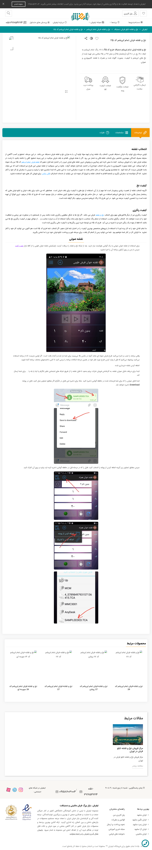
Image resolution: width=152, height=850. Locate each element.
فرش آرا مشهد (140, 829)
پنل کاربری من (119, 815)
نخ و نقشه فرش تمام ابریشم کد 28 (129, 688)
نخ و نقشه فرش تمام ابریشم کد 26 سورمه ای (23, 688)
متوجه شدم (18, 4)
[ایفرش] (76, 13)
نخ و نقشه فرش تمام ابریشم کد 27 (58, 688)
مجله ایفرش (96, 22)
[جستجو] (8, 13)
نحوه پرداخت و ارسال (116, 824)
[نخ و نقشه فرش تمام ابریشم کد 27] (58, 666)
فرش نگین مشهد (139, 820)
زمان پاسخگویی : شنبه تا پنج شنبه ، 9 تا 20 (123, 787)
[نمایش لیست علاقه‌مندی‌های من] (143, 13)
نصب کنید (19, 246)
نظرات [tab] (101, 133)
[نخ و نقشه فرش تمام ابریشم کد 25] (66, 92)
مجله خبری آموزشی (117, 829)
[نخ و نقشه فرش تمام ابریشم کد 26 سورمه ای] (23, 666)
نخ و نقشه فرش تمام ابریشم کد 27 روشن (93, 688)
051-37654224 (14, 22)
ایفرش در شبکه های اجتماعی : (37, 789)
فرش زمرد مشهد (140, 824)
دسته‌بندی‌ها (134, 22)
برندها (114, 22)
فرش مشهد (142, 815)
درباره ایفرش (58, 22)
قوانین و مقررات (118, 820)
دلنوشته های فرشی (117, 834)
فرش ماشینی (141, 834)
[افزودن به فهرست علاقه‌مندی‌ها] (96, 39)
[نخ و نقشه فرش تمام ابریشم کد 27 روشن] (94, 666)
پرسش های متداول (38, 22)
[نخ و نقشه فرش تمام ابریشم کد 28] (129, 666)
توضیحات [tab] (138, 133)
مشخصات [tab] (119, 133)
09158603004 (67, 791)
